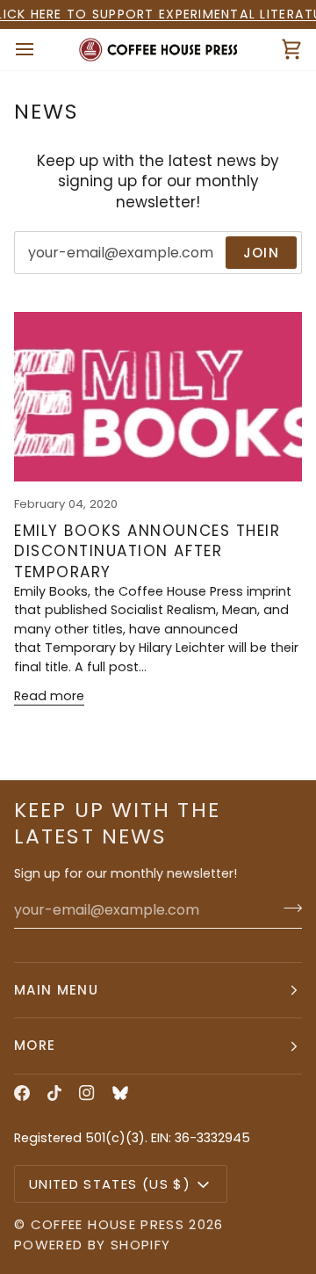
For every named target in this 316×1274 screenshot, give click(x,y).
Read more (49, 696)
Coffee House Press (107, 1224)
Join (261, 252)
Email (45, 270)
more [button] (34, 1045)
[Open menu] (40, 49)
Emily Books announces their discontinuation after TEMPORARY (147, 551)
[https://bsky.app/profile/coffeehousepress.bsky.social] (120, 1093)
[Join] (287, 908)
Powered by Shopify (92, 1244)
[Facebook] (22, 1093)
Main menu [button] (56, 990)
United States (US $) (109, 1184)
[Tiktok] (54, 1093)
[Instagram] (87, 1093)
